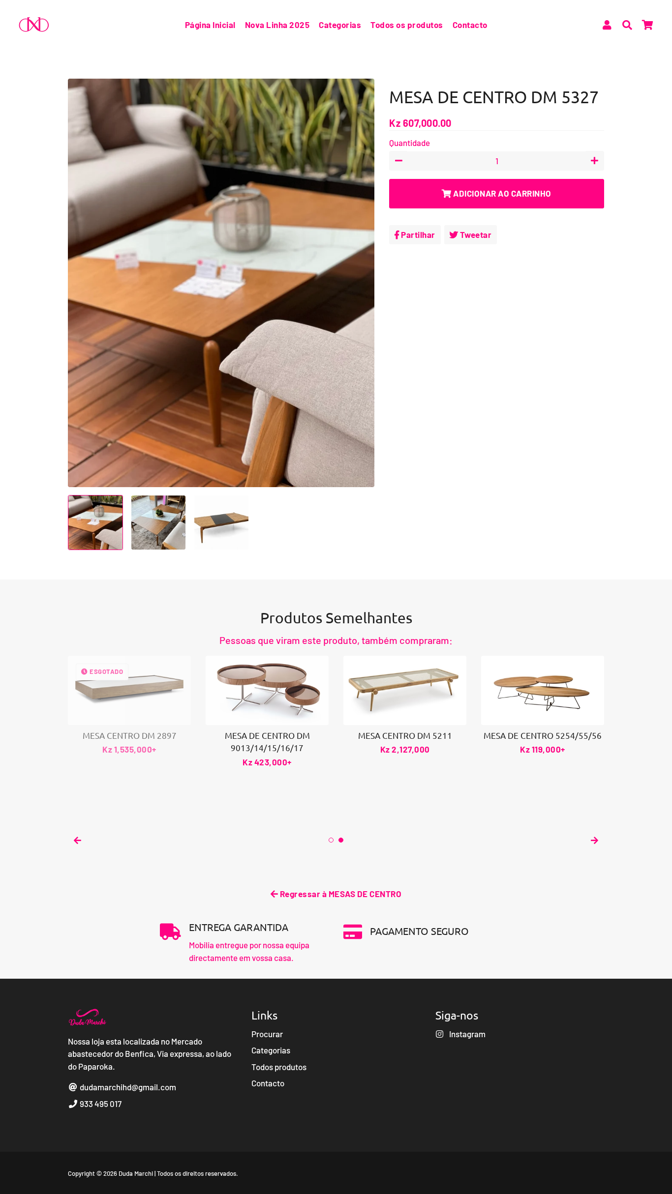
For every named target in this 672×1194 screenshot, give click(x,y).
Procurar (267, 1034)
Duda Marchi (136, 1173)
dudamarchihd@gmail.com (127, 1087)
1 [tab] (331, 840)
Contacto (470, 24)
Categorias (340, 24)
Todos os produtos (406, 24)
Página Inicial (210, 24)
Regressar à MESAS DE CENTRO (339, 894)
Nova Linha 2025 (277, 24)
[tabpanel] (267, 712)
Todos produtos (278, 1067)
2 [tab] (340, 840)
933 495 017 (100, 1103)
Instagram (467, 1034)
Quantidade (409, 142)
